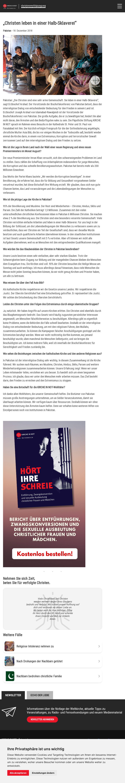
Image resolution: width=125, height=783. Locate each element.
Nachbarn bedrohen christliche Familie (39, 676)
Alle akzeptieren (18, 773)
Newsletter (13, 695)
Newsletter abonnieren (42, 719)
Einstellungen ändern (43, 773)
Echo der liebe (40, 695)
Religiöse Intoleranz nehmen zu (35, 646)
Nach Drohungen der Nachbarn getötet (39, 661)
